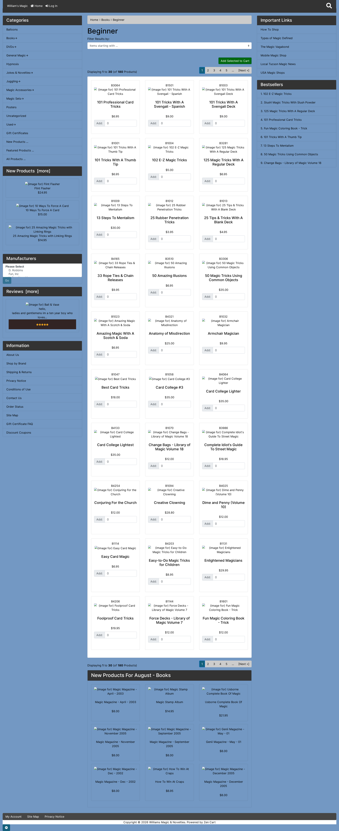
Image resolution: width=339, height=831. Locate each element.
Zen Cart (210, 822)
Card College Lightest (115, 445)
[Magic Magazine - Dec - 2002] (115, 771)
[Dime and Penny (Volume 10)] (223, 492)
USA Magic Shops (273, 72)
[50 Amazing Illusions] (169, 265)
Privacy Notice (16, 380)
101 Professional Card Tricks (115, 104)
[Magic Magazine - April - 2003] (115, 691)
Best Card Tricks (115, 387)
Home (38, 6)
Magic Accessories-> (20, 90)
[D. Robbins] (42, 270)
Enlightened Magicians (223, 560)
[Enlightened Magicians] (223, 550)
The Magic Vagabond (275, 46)
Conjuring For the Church (115, 503)
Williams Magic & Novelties (167, 822)
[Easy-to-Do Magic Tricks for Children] (169, 550)
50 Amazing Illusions (169, 276)
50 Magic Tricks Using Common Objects (223, 278)
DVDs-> (11, 46)
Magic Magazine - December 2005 (223, 784)
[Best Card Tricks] (115, 378)
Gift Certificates (17, 133)
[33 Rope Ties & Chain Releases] (115, 265)
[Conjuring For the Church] (115, 492)
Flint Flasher (42, 188)
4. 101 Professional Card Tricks (281, 119)
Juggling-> (13, 81)
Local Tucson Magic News (278, 64)
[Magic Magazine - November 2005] (115, 731)
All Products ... (16, 159)
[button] (329, 5)
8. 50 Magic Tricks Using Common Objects (289, 154)
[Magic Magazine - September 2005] (169, 731)
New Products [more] (28, 170)
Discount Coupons (18, 432)
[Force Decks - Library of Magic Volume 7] (169, 607)
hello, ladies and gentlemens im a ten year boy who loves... (42, 313)
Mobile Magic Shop (273, 55)
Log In (52, 6)
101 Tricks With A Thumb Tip (115, 162)
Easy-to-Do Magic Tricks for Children (169, 562)
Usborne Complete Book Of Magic (223, 704)
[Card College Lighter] (223, 380)
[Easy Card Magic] (115, 548)
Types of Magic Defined (277, 38)
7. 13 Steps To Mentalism (277, 145)
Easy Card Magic (115, 556)
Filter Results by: (98, 39)
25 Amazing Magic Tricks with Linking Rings (42, 236)
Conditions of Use (18, 389)
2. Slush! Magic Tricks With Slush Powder (288, 102)
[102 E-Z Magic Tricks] (169, 149)
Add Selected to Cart (235, 61)
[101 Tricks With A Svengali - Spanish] (169, 91)
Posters (11, 107)
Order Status (14, 406)
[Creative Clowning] (169, 492)
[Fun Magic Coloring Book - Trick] (223, 607)
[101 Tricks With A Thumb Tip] (115, 149)
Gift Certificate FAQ (19, 424)
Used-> (11, 124)
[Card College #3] (169, 378)
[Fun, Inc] (42, 274)
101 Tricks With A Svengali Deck (223, 104)
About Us (12, 355)
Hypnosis (12, 64)
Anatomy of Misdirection (169, 333)
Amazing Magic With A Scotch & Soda (115, 335)
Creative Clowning (169, 503)
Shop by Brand (16, 363)
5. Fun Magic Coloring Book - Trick (284, 128)
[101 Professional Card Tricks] (115, 91)
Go (7, 280)
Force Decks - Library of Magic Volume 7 (169, 620)
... (233, 70)
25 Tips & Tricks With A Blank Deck (223, 220)
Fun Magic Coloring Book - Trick (223, 620)
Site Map (12, 415)
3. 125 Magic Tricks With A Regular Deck (288, 111)
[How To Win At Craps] (169, 771)
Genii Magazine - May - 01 (223, 742)
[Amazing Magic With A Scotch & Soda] (115, 323)
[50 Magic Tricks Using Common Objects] (223, 265)
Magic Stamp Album (169, 702)
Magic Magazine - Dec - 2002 (115, 781)
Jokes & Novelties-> (19, 72)
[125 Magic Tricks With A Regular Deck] (223, 149)
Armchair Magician (223, 333)
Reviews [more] (22, 291)
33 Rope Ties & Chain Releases (115, 278)
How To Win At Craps (169, 781)
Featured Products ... (20, 150)
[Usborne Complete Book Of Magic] (223, 691)
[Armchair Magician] (223, 323)
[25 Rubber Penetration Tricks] (169, 207)
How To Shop (270, 29)
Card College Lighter (223, 391)
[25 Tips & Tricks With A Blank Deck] (223, 207)
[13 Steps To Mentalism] (115, 207)
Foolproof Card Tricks (115, 618)
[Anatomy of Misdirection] (169, 323)
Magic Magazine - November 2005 (115, 744)
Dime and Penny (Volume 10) (223, 505)
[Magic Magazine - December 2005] (223, 771)
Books (105, 20)
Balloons (12, 29)
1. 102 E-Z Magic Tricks (276, 94)
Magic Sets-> (15, 98)
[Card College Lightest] (115, 434)
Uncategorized (16, 116)
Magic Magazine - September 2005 (169, 744)
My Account (13, 816)
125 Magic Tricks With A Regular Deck (223, 162)
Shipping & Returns (19, 372)
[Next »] (243, 70)
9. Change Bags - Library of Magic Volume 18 (291, 163)
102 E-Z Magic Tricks (169, 160)
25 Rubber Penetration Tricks (169, 220)
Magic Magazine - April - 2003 (115, 702)
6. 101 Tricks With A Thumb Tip (281, 137)
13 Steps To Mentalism (115, 218)
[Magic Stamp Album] (169, 691)
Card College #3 (169, 387)
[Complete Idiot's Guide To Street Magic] (223, 434)
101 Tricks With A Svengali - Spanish (169, 104)
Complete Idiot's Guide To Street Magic (223, 447)
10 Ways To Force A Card (42, 210)
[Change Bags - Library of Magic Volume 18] (169, 434)
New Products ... (17, 141)
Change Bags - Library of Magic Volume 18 (169, 447)
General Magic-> (17, 55)
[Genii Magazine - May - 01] (223, 731)
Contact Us (14, 398)
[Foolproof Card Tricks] (115, 607)
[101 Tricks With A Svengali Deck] (223, 91)
